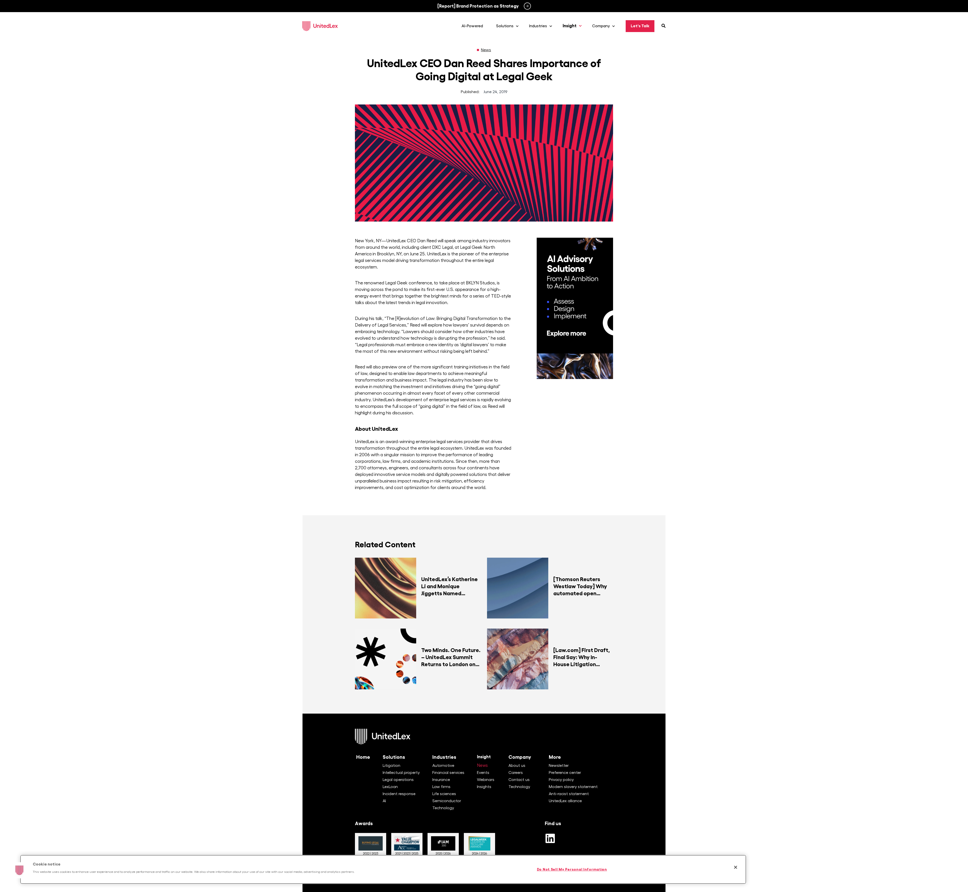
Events (483, 773)
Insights (484, 787)
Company (519, 757)
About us (516, 766)
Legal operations (398, 780)
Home (363, 757)
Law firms (441, 787)
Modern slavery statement (573, 787)
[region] (383, 869)
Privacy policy (561, 780)
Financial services (448, 773)
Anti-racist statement (569, 794)
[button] (19, 870)
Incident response (399, 794)
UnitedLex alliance (565, 801)
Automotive (443, 766)
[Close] (735, 867)
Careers (515, 773)
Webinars (485, 780)
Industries (444, 757)
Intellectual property (401, 773)
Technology (443, 808)
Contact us (519, 780)
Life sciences (444, 794)
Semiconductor (446, 801)
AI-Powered (472, 26)
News (486, 50)
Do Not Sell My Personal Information (572, 869)
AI (384, 801)
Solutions (394, 757)
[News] (478, 50)
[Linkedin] (550, 838)
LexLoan (390, 787)
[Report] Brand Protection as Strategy (478, 6)
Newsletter (559, 766)
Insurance (441, 780)
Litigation (391, 766)
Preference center (565, 773)
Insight (484, 757)
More (555, 757)
